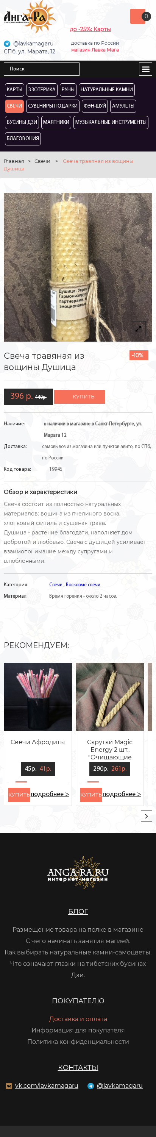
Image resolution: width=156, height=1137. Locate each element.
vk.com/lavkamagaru (46, 1085)
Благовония (23, 139)
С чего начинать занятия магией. (78, 941)
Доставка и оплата (78, 1019)
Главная (14, 161)
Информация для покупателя (78, 1030)
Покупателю (78, 1001)
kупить (19, 795)
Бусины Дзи (22, 122)
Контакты (78, 1068)
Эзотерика (42, 90)
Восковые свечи (83, 585)
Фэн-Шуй (95, 106)
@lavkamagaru (120, 1085)
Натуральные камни (107, 90)
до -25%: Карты (90, 29)
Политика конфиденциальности (78, 1041)
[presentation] (146, 816)
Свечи (14, 106)
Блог (78, 911)
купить (83, 397)
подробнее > (50, 794)
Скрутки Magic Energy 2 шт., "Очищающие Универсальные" (109, 750)
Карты (14, 90)
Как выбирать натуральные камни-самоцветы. (78, 952)
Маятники (56, 122)
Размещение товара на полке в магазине (78, 929)
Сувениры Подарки (53, 106)
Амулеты (123, 106)
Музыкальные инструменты (111, 122)
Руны (68, 90)
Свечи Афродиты (38, 742)
